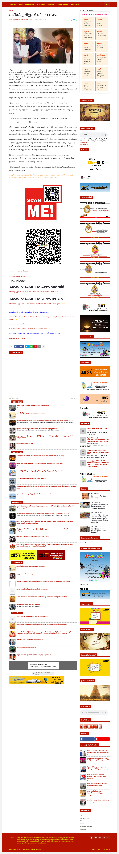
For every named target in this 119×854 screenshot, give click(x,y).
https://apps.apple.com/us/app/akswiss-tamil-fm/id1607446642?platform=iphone (35, 304)
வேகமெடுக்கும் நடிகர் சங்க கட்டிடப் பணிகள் (28, 604)
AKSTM (12, 4)
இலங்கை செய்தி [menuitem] (29, 4)
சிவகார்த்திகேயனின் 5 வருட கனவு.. (26, 647)
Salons (82, 821)
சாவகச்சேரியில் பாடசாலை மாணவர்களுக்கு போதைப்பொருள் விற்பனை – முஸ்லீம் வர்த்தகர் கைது (43, 513)
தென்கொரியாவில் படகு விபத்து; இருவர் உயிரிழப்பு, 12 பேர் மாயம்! (34, 494)
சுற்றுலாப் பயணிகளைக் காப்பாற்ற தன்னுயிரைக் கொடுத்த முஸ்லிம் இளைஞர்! (37, 428)
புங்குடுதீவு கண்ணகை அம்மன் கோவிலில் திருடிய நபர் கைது (33, 536)
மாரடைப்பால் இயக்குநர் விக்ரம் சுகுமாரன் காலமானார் (31, 413)
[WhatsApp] (76, 19)
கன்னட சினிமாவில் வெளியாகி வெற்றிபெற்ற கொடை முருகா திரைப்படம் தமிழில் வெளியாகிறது (42, 596)
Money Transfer (84, 818)
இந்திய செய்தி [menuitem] (41, 4)
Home (11, 10)
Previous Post (14, 398)
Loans (81, 815)
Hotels (82, 823)
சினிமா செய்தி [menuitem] (75, 4)
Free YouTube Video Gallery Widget (42, 673)
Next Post (73, 398)
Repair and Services (86, 826)
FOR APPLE (83, 142)
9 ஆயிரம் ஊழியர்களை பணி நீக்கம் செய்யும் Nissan (31, 478)
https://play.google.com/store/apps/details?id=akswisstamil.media (28, 328)
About (99, 849)
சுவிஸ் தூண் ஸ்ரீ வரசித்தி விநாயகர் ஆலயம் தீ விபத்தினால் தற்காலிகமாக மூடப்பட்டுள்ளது (40, 455)
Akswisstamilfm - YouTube (17, 338)
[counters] (91, 728)
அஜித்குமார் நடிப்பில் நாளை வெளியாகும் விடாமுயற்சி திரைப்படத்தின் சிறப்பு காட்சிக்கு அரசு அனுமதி (43, 581)
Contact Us (106, 849)
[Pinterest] (35, 346)
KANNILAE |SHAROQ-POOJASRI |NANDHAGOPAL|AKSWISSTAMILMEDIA (98, 452)
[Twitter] (74, 19)
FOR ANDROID (84, 144)
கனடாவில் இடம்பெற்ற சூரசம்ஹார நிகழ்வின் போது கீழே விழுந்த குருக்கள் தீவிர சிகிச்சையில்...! (42, 471)
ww (17, 276)
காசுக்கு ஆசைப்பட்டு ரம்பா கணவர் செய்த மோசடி (30, 639)
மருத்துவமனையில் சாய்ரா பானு (25, 443)
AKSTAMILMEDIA (25, 849)
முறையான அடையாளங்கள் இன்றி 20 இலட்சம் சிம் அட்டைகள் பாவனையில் (99, 506)
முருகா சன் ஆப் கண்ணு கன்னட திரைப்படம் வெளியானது (32, 589)
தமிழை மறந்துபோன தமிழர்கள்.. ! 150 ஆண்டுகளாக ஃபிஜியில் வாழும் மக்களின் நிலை (40, 463)
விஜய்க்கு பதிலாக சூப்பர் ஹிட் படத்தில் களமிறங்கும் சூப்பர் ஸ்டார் (34, 654)
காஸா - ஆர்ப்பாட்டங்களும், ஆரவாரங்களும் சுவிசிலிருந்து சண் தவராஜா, (96, 792)
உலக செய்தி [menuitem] (51, 4)
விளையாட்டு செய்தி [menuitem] (62, 4)
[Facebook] (71, 19)
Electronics (83, 829)
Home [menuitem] (21, 4)
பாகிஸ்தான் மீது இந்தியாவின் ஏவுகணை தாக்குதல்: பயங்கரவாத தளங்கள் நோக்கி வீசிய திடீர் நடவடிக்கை (45, 420)
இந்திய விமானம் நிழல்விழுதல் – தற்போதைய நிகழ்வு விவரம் (33, 405)
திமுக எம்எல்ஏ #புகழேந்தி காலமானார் (99, 497)
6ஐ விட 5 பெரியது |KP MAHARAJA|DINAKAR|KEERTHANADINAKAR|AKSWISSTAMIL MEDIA (98, 439)
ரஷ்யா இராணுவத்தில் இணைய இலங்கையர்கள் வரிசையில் (98, 531)
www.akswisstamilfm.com (19, 271)
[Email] (39, 346)
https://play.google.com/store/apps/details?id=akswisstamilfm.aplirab (31, 292)
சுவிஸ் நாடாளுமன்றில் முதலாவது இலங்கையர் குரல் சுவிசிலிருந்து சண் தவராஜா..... (96, 776)
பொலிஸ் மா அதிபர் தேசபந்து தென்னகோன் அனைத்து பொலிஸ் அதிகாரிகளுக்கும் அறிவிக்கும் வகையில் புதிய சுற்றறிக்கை (99, 518)
